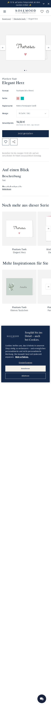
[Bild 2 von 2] (26, 70)
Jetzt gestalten (25, 133)
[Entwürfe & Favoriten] (42, 11)
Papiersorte (7, 106)
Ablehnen (25, 376)
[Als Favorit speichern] (5, 141)
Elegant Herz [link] (33, 19)
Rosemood (6, 19)
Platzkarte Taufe (20, 19)
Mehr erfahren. (22, 357)
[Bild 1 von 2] (24, 70)
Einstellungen (25, 362)
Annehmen (25, 369)
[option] (18, 98)
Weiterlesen (6, 189)
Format (5, 91)
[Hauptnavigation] (4, 11)
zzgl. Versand (35, 125)
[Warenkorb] (47, 11)
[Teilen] (13, 141)
